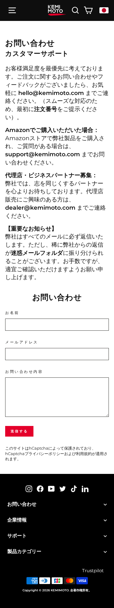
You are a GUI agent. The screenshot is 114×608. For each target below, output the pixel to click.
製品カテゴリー (24, 551)
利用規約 (84, 453)
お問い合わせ (21, 504)
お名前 (12, 313)
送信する (19, 431)
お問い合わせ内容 (24, 372)
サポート (17, 536)
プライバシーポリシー (44, 453)
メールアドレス (21, 342)
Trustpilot (93, 570)
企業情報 (17, 520)
